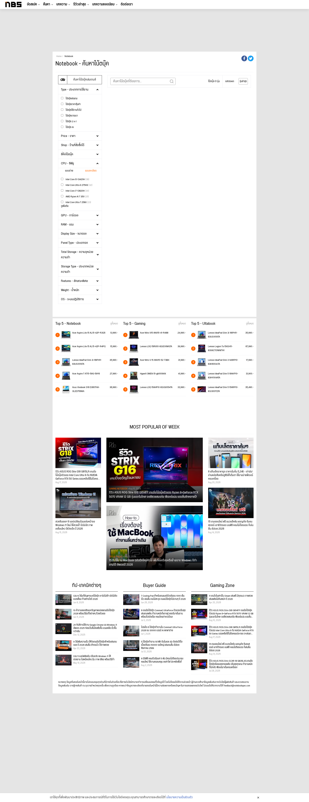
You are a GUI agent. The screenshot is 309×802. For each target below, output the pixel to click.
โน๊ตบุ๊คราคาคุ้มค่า (73, 104)
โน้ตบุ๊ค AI (69, 127)
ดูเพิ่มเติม (64, 206)
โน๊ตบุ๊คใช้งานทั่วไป (73, 109)
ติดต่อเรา (127, 4)
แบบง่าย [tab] (69, 170)
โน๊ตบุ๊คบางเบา (71, 115)
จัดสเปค (32, 4)
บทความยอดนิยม (103, 4)
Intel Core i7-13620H (77, 190)
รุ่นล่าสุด (243, 81)
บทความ (61, 4)
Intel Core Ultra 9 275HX (78, 185)
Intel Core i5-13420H (77, 179)
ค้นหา (46, 4)
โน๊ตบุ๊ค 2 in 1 (71, 121)
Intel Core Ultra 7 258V (78, 202)
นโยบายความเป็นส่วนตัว (179, 797)
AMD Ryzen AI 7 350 (77, 196)
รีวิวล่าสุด (79, 4)
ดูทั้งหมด (114, 323)
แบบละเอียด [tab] (91, 170)
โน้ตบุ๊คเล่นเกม (71, 98)
